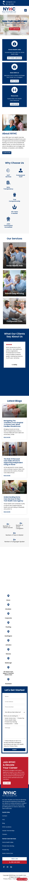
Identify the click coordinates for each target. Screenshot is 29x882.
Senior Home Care (10, 718)
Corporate (8, 618)
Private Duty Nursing (11, 722)
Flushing (8, 627)
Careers (4, 834)
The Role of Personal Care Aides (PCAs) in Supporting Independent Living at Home (13, 462)
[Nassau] (8, 649)
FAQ (3, 819)
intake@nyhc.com (10, 2)
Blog (3, 823)
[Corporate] (8, 613)
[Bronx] (8, 595)
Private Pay (21, 718)
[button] (25, 10)
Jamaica (8, 645)
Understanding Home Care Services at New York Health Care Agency (13, 499)
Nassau (8, 654)
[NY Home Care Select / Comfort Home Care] (8, 667)
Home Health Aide (14, 265)
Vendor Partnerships (8, 830)
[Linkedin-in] (11, 867)
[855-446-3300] (4, 4)
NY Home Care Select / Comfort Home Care (8, 673)
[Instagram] (7, 867)
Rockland (8, 684)
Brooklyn (8, 609)
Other (16, 723)
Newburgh (8, 663)
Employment (9, 723)
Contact (4, 816)
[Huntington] (8, 631)
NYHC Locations (6, 827)
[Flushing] (8, 622)
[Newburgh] (8, 658)
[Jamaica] (8, 640)
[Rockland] (8, 679)
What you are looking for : (11, 716)
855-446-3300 (10, 4)
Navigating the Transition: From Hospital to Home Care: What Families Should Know (13, 423)
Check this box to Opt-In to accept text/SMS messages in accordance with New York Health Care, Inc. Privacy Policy (14, 743)
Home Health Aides (10, 720)
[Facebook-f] (4, 867)
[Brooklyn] (8, 604)
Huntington (8, 636)
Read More (7, 437)
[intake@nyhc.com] (4, 1)
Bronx (8, 600)
